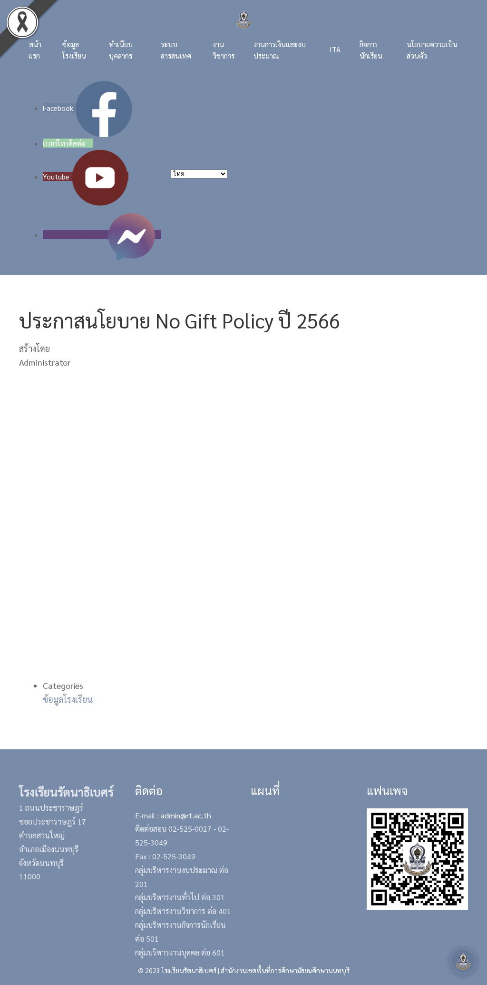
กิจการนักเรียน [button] (371, 50)
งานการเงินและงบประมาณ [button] (279, 50)
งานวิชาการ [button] (223, 50)
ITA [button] (335, 49)
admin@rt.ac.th (186, 815)
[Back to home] (243, 19)
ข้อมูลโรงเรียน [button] (74, 50)
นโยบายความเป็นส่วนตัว (432, 50)
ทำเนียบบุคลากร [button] (121, 50)
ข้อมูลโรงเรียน (68, 699)
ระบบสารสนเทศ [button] (176, 50)
